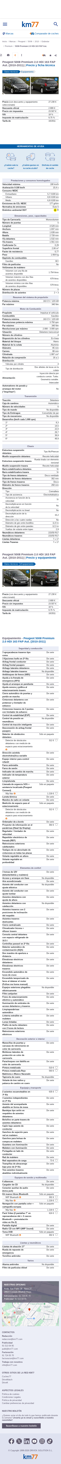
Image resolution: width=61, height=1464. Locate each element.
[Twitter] (19, 1441)
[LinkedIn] (27, 1441)
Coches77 (6, 1376)
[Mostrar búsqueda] (56, 24)
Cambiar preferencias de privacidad (18, 1403)
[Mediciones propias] (21, 55)
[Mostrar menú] (5, 24)
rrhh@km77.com (9, 1365)
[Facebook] (11, 1441)
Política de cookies (10, 1394)
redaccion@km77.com (12, 1339)
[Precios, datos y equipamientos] (15, 55)
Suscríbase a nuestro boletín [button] (21, 1425)
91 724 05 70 (24, 1296)
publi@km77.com (10, 1349)
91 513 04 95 (20, 1299)
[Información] (1, 55)
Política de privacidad (12, 1400)
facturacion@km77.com (13, 1358)
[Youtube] (34, 1441)
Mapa (28, 1292)
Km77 (30, 24)
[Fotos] (8, 55)
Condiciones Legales (11, 1397)
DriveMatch (7, 1379)
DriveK (5, 1382)
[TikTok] (50, 1441)
